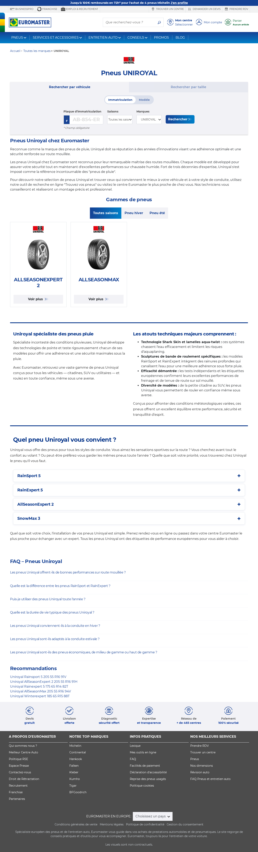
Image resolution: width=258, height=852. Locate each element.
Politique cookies (142, 785)
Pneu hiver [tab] (134, 213)
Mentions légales (112, 824)
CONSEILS (135, 37)
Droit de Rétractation (24, 779)
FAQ (133, 759)
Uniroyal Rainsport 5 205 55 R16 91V (38, 677)
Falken (74, 765)
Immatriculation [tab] (120, 100)
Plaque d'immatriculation (82, 111)
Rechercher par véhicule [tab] (69, 87)
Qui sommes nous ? (23, 746)
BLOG (180, 37)
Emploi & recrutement (82, 8)
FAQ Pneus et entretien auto (210, 779)
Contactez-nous (20, 772)
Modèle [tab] (144, 100)
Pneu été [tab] (157, 213)
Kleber (73, 772)
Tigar (73, 785)
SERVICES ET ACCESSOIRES (56, 37)
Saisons (112, 111)
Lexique (135, 746)
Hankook (75, 759)
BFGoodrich (77, 792)
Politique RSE (18, 759)
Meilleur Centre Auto (23, 752)
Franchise (49, 8)
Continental (77, 752)
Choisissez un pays (150, 816)
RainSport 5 (29, 475)
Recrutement (18, 785)
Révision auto (199, 772)
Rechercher (177, 119)
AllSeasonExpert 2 (35, 504)
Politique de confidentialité (145, 824)
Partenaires (17, 799)
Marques (142, 111)
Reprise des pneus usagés (148, 779)
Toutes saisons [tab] (105, 213)
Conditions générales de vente (76, 824)
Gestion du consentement (185, 824)
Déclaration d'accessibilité (148, 772)
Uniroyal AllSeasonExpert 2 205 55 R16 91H (43, 682)
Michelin (75, 746)
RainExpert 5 (30, 490)
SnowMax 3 (28, 518)
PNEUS (17, 37)
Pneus (194, 759)
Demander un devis (206, 8)
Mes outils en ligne (143, 752)
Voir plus (36, 299)
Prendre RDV (238, 8)
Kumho (74, 779)
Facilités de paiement (145, 765)
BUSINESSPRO (24, 8)
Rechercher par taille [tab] (188, 87)
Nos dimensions (201, 765)
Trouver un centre (169, 8)
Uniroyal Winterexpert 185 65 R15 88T (40, 696)
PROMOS (161, 37)
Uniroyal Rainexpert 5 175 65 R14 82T (39, 686)
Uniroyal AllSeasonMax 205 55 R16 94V (40, 691)
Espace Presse (19, 765)
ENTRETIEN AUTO (103, 37)
